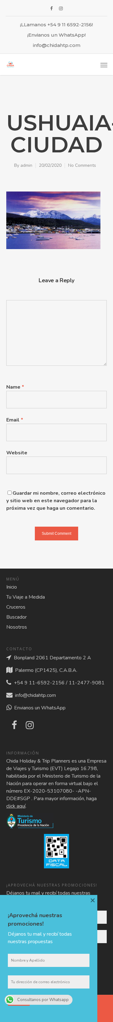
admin (26, 165)
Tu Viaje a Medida (25, 597)
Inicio (11, 587)
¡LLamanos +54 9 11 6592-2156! (56, 25)
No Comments (82, 165)
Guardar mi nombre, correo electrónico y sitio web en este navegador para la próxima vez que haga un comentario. (55, 501)
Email (14, 419)
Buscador (16, 617)
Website (16, 452)
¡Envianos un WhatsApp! (56, 35)
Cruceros (15, 607)
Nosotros (16, 627)
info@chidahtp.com (56, 45)
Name (15, 387)
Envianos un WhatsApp (39, 707)
